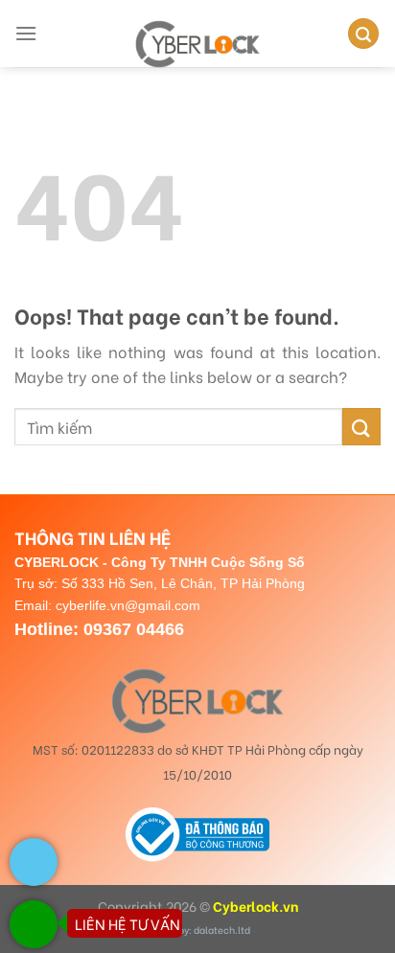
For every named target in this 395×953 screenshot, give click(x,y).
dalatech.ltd (222, 929)
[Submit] (361, 426)
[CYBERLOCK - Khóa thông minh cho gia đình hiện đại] (197, 44)
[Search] (363, 34)
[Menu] (25, 33)
